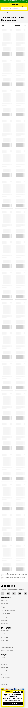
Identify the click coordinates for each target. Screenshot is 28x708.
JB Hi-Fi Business (5, 677)
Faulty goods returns (6, 607)
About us (3, 657)
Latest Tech (4, 634)
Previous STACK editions (7, 650)
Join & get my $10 (12, 703)
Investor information (6, 671)
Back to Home (6, 12)
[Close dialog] (22, 691)
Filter (3, 25)
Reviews (3, 644)
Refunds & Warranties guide (8, 610)
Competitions (4, 637)
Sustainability (4, 664)
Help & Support (4, 600)
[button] (4, 5)
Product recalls (4, 623)
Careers (3, 661)
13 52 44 (17, 2)
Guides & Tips (4, 640)
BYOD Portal (4, 674)
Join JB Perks (4, 684)
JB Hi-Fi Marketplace (6, 681)
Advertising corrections (7, 617)
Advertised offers (5, 613)
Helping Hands (4, 667)
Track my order (4, 603)
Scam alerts (4, 620)
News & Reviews (5, 630)
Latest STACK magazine (7, 647)
